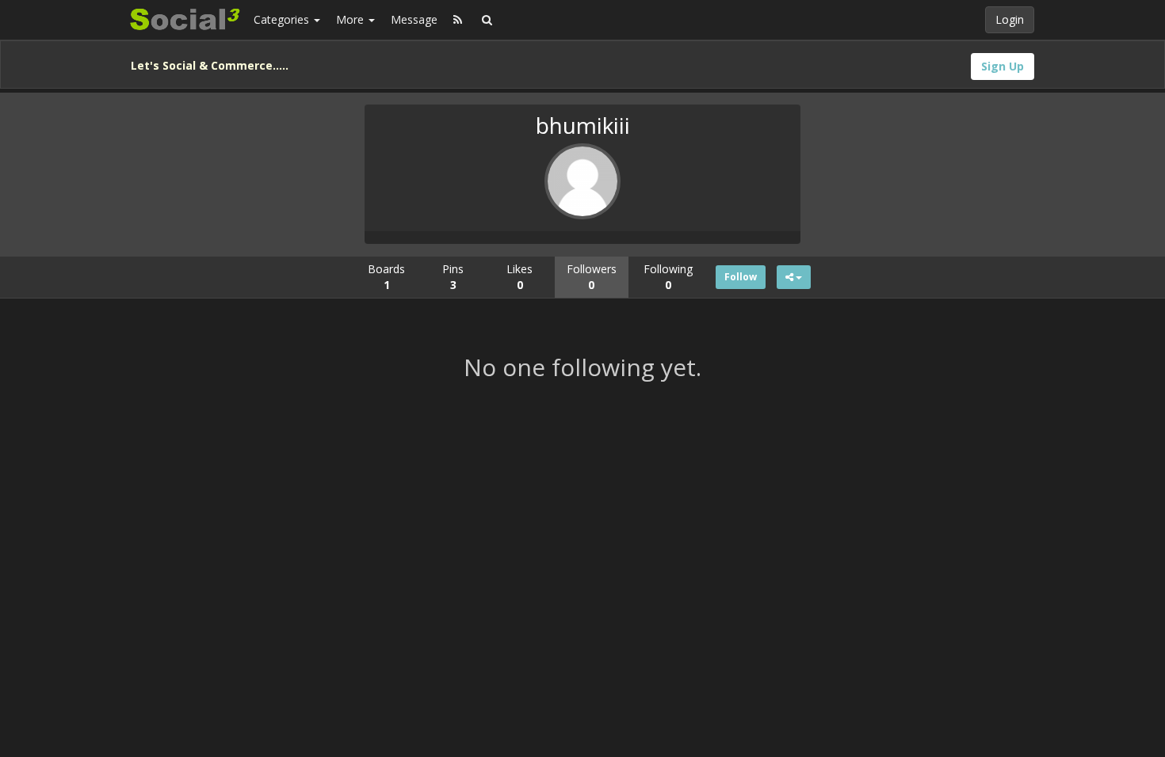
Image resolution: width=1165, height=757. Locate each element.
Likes (519, 276)
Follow (740, 276)
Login (1009, 19)
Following (668, 276)
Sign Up (1002, 66)
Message (414, 19)
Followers (592, 276)
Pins (453, 276)
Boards (386, 276)
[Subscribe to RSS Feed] (457, 20)
